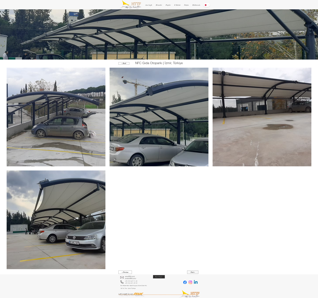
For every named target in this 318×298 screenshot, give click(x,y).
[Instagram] (190, 282)
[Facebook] (185, 282)
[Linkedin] (195, 282)
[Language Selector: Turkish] (207, 5)
